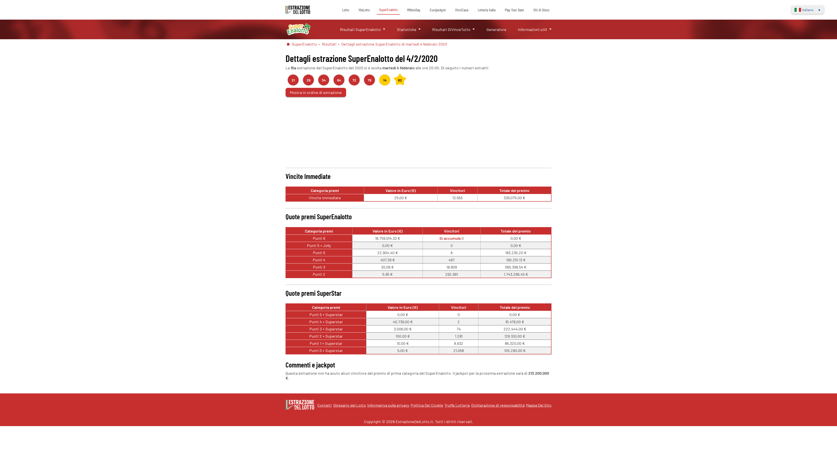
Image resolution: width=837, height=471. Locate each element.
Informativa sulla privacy (388, 405)
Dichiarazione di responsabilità (498, 405)
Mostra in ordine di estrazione (316, 92)
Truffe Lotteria (457, 405)
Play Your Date (514, 9)
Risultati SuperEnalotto (360, 29)
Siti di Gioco (541, 9)
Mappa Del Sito (538, 405)
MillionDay (413, 9)
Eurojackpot (438, 9)
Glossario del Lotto (349, 405)
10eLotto (364, 9)
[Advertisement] (418, 130)
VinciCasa (461, 9)
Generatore (496, 29)
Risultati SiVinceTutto (451, 29)
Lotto (345, 9)
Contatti (324, 405)
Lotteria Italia (486, 9)
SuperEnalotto (388, 9)
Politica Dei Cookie (427, 405)
